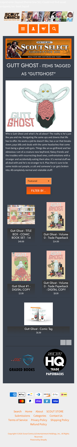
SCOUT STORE (54, 411)
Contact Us (56, 416)
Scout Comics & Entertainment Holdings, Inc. (42, 433)
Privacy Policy (39, 420)
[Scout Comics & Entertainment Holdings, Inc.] (38, 16)
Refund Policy (38, 424)
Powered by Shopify (38, 439)
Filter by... (38, 191)
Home (28, 411)
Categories (39, 416)
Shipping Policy (59, 420)
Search (18, 411)
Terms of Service (18, 420)
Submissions (22, 416)
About (39, 411)
